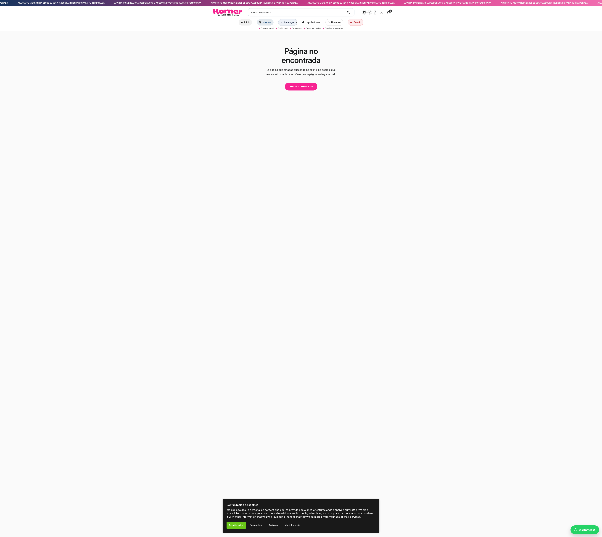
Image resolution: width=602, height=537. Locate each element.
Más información (293, 525)
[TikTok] (375, 12)
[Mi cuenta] (381, 12)
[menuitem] (245, 22)
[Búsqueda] (348, 12)
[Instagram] (369, 12)
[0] (387, 12)
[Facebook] (364, 12)
